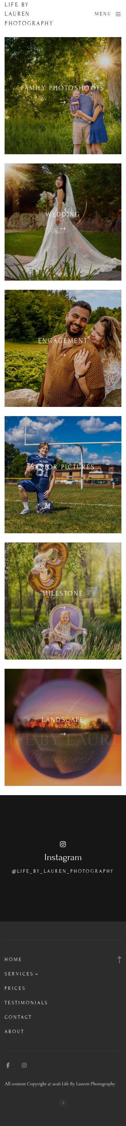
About (14, 1031)
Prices (15, 988)
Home (13, 959)
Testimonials (26, 1002)
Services (19, 974)
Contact (18, 1017)
